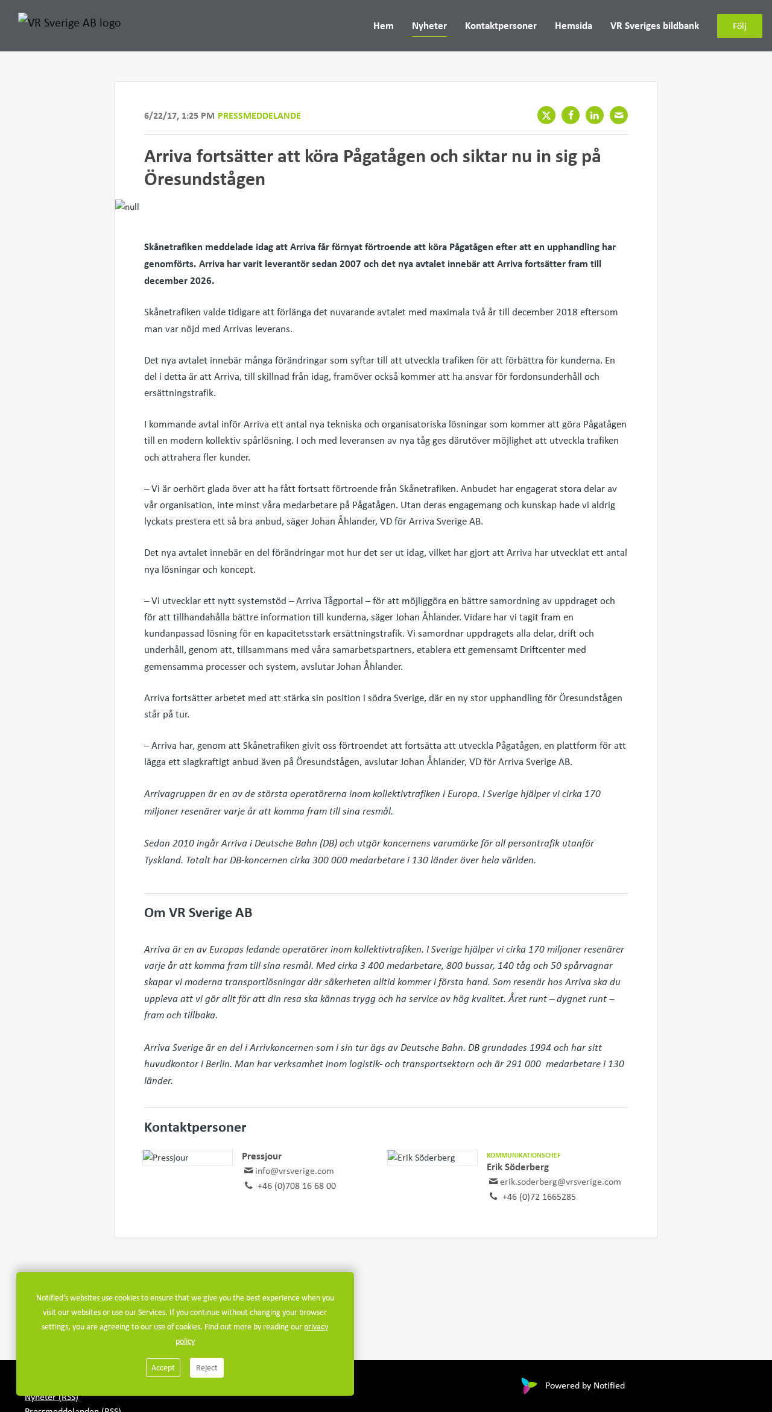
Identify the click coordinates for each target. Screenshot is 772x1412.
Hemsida (573, 25)
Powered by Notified (585, 1385)
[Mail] (619, 115)
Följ (740, 25)
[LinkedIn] (595, 115)
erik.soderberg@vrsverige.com (560, 1181)
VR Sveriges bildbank (654, 25)
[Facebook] (571, 115)
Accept (163, 1367)
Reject (207, 1367)
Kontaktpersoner (501, 25)
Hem (383, 25)
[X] (546, 115)
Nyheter (429, 25)
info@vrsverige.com (294, 1170)
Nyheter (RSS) (51, 1396)
